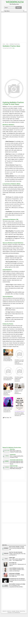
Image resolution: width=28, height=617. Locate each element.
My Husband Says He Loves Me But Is (17, 578)
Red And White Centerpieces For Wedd (17, 584)
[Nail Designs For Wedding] (5, 577)
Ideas (7, 44)
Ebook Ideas (12, 449)
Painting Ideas (13, 454)
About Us (4, 611)
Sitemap (17, 611)
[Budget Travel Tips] (6, 466)
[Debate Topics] (5, 558)
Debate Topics (12, 557)
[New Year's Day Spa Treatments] (5, 553)
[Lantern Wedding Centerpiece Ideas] (5, 571)
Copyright (13, 611)
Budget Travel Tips (14, 465)
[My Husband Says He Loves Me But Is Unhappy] (5, 582)
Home (4, 44)
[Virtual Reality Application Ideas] (6, 460)
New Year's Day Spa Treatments (15, 552)
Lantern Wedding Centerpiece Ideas (16, 568)
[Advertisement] (14, 27)
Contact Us (9, 611)
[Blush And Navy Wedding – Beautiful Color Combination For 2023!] (5, 547)
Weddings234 (14, 2)
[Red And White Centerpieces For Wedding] (5, 586)
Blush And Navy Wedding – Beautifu (16, 546)
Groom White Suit (12, 562)
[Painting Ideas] (6, 455)
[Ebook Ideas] (6, 450)
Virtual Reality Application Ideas (16, 459)
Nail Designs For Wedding (14, 573)
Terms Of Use (22, 611)
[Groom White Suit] (5, 566)
